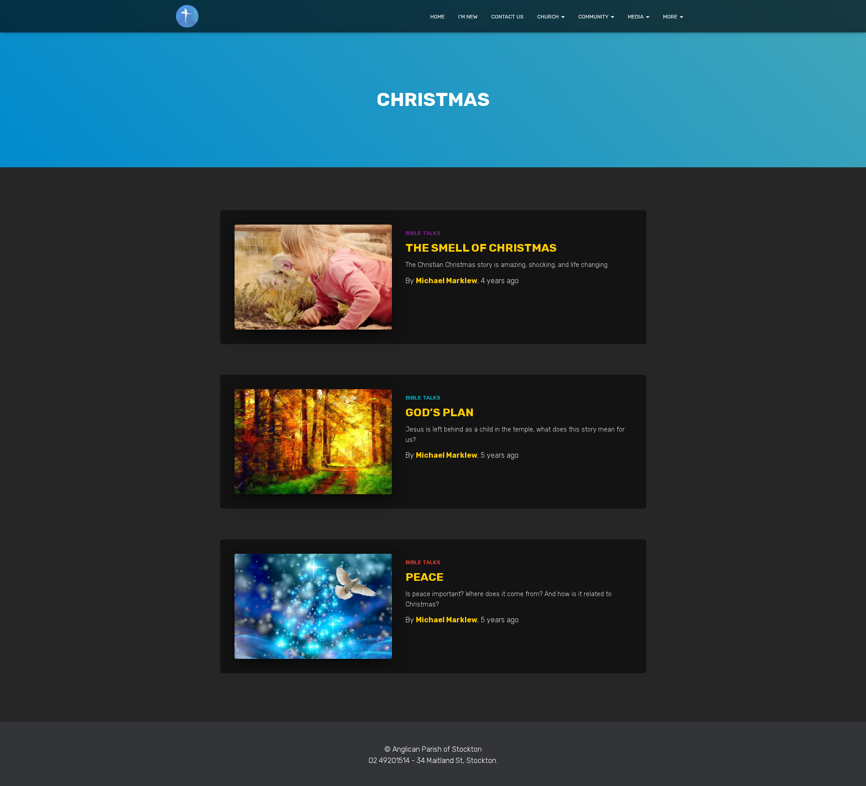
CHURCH (548, 17)
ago (500, 280)
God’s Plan (439, 412)
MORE (671, 17)
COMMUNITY (594, 17)
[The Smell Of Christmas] (313, 277)
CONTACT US (507, 17)
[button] (562, 17)
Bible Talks (422, 233)
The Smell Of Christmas (481, 247)
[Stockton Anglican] (187, 16)
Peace (424, 577)
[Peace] (313, 606)
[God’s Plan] (313, 441)
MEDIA (636, 17)
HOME (437, 17)
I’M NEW (468, 17)
